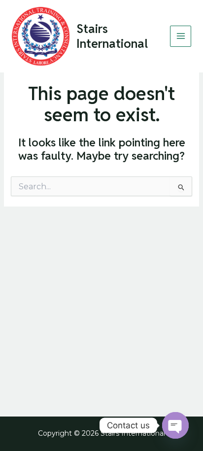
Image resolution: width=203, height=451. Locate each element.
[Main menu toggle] (180, 36)
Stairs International (112, 36)
